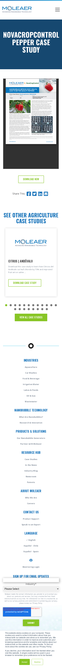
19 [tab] (42, 309)
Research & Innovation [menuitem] (31, 422)
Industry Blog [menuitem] (31, 471)
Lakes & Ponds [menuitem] (31, 390)
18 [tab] (37, 309)
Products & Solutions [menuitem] (31, 431)
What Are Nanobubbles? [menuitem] (31, 417)
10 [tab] (46, 305)
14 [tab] (19, 309)
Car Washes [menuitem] (31, 373)
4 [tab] (19, 305)
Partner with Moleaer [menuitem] (31, 444)
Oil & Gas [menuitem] (31, 396)
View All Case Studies (31, 317)
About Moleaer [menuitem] (31, 491)
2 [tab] (10, 305)
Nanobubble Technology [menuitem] (30, 410)
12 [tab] (55, 305)
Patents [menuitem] (31, 482)
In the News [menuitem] (31, 465)
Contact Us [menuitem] (31, 512)
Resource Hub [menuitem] (31, 452)
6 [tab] (28, 305)
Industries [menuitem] (31, 360)
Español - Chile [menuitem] (31, 545)
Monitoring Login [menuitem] (31, 567)
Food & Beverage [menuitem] (31, 378)
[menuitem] (31, 560)
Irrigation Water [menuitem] (31, 384)
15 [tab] (24, 309)
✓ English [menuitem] (31, 540)
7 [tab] (33, 305)
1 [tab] (6, 305)
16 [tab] (28, 309)
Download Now (31, 179)
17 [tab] (33, 309)
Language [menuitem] (31, 533)
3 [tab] (15, 305)
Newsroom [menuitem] (31, 476)
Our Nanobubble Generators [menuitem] (31, 438)
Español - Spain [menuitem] (31, 551)
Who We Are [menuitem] (31, 497)
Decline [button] (37, 662)
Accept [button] (24, 662)
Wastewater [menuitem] (31, 401)
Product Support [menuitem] (31, 519)
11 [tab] (51, 305)
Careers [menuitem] (31, 503)
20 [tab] (46, 309)
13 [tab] (15, 309)
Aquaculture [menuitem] (31, 367)
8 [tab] (37, 305)
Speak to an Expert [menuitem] (31, 524)
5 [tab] (24, 305)
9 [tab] (42, 305)
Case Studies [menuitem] (31, 459)
